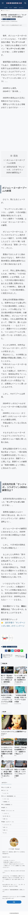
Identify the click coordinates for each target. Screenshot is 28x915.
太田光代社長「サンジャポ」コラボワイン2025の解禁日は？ (15, 169)
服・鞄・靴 (6, 816)
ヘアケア (6, 813)
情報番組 (6, 801)
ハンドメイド (7, 824)
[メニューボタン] (2, 3)
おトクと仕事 (7, 787)
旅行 (5, 827)
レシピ (5, 793)
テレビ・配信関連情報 (11, 19)
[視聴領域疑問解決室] (14, 3)
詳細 (14, 902)
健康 (5, 807)
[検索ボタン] (25, 3)
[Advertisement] (14, 130)
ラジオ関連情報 (7, 804)
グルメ (4, 19)
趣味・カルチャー (8, 821)
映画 (5, 830)
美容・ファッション (8, 810)
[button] (6, 651)
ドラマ (6, 799)
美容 (5, 818)
